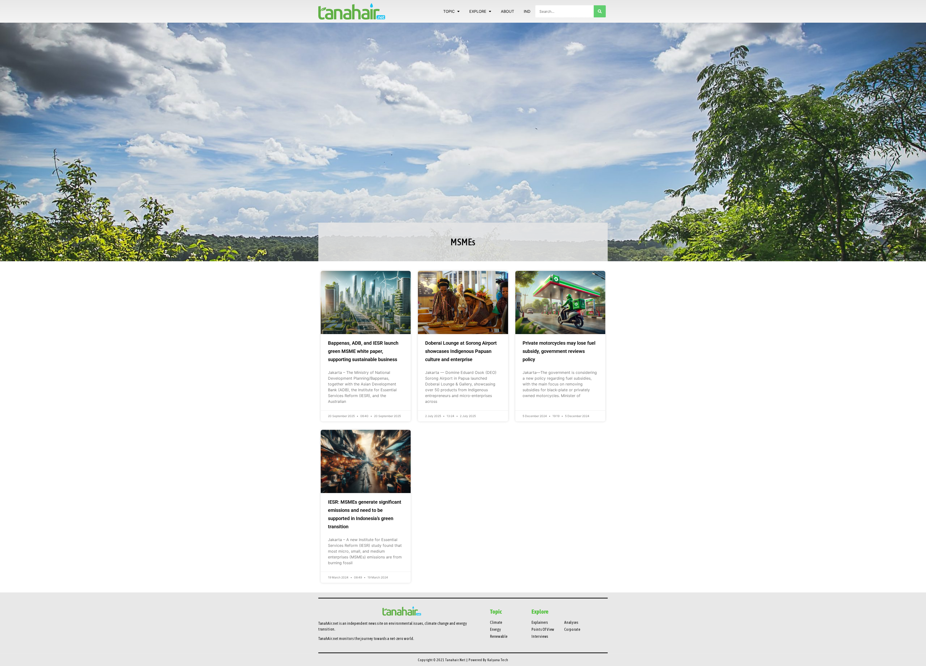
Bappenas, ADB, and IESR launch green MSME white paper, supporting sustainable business (363, 351)
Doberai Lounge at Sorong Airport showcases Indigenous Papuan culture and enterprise (461, 351)
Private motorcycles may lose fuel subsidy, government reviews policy (559, 351)
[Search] (600, 11)
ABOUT (507, 11)
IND (527, 11)
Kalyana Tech (497, 660)
